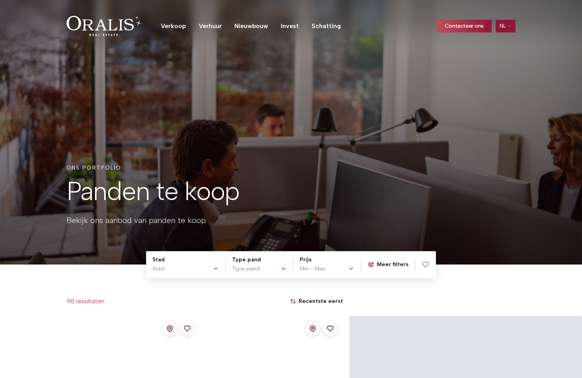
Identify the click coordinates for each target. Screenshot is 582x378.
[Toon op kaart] (170, 328)
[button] (425, 264)
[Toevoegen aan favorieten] (187, 328)
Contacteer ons (464, 26)
